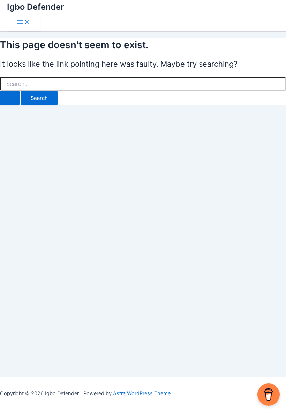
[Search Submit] (10, 98)
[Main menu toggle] (23, 22)
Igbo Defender (35, 7)
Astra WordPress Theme (142, 393)
